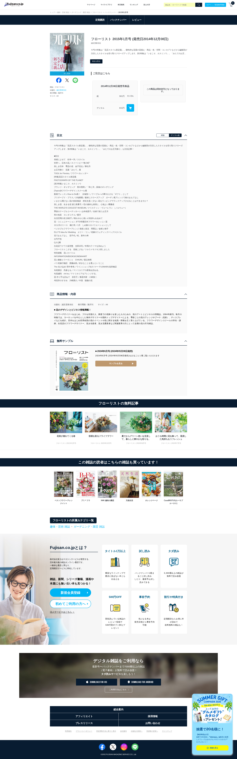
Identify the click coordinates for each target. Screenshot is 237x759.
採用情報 (153, 716)
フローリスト (97, 12)
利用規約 (68, 731)
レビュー (137, 20)
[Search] (198, 5)
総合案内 (118, 709)
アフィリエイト (84, 716)
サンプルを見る (116, 363)
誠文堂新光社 (61, 90)
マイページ (91, 5)
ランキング (134, 5)
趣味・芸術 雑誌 (63, 12)
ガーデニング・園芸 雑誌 (80, 12)
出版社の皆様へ (136, 731)
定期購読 (100, 20)
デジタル (100, 108)
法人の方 (146, 5)
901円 (122, 96)
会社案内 (123, 731)
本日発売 (121, 5)
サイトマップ (167, 731)
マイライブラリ (106, 5)
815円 (122, 108)
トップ (52, 12)
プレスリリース (84, 723)
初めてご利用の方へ (70, 604)
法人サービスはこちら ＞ (62, 612)
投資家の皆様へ (152, 731)
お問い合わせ (152, 723)
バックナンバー (110, 12)
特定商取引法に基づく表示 (106, 731)
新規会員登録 (70, 592)
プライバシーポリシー (84, 731)
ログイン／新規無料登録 (215, 4)
